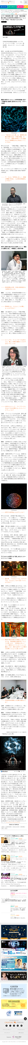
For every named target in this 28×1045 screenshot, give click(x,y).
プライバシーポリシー (7, 1029)
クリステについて (21, 1029)
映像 (2, 828)
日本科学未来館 (8, 826)
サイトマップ (7, 1032)
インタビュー (10, 10)
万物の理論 (22, 826)
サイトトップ (4, 10)
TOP (25, 1019)
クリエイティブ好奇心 (19, 10)
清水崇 (3, 826)
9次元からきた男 (16, 826)
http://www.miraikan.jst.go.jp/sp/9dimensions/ (13, 822)
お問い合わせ (21, 1032)
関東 (6, 828)
